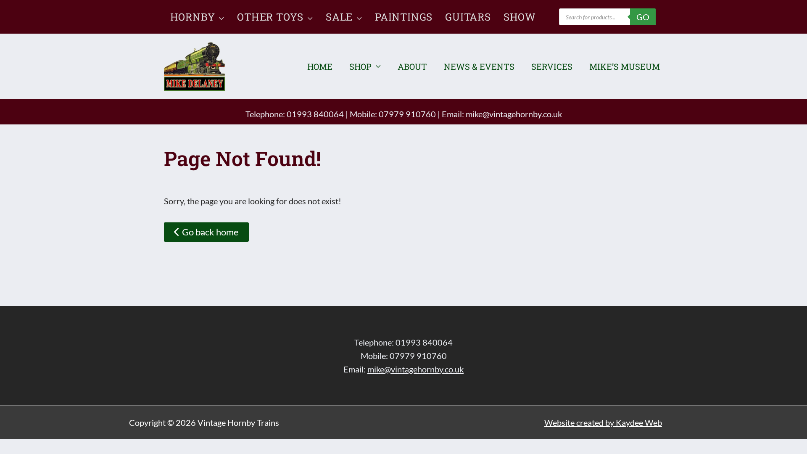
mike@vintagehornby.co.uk (514, 114)
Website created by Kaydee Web (603, 422)
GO (642, 17)
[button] (219, 16)
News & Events (479, 66)
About (412, 66)
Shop (360, 66)
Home (319, 66)
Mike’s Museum (624, 66)
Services (551, 66)
